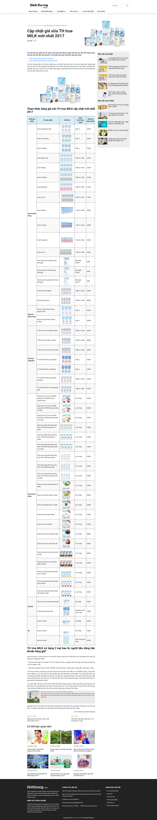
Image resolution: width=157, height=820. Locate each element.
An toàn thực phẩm (88, 11)
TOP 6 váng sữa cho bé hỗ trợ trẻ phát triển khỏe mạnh (117, 67)
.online (37, 787)
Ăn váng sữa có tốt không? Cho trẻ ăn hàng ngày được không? (118, 84)
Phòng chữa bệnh (112, 799)
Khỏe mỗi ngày (33, 11)
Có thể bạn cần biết (38, 25)
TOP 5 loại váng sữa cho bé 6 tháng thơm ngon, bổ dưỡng (117, 76)
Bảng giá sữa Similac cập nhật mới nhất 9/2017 (83, 774)
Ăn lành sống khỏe (112, 791)
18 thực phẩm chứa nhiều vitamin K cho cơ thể (35, 750)
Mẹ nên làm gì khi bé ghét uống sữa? (41, 58)
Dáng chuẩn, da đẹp (113, 805)
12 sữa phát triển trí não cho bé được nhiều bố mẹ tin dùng (118, 59)
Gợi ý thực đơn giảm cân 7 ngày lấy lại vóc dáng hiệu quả (118, 122)
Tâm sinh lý (110, 802)
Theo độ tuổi (111, 797)
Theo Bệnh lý (61, 11)
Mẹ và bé (109, 794)
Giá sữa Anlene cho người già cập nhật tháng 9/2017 (59, 774)
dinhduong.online (77, 818)
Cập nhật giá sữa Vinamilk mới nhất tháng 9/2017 (37, 774)
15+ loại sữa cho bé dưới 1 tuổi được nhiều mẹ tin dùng (57, 692)
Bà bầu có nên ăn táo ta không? (118, 130)
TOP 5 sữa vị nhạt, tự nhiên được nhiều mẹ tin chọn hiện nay (117, 93)
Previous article (31, 716)
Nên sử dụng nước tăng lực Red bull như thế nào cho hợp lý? (84, 750)
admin (35, 41)
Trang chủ (29, 25)
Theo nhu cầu (74, 11)
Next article (74, 716)
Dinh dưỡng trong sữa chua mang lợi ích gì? (44, 61)
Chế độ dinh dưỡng (46, 11)
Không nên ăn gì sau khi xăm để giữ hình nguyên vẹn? (117, 139)
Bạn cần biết (101, 11)
